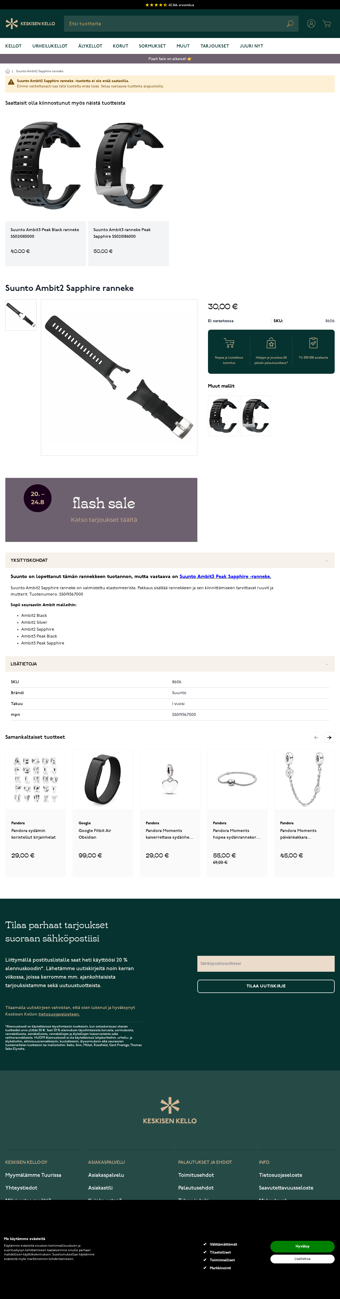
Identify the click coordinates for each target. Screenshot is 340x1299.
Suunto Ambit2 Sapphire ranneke (39, 71)
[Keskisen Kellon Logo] (30, 23)
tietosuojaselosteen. (59, 1014)
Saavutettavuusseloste (286, 1188)
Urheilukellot (50, 46)
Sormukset (152, 46)
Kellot (13, 46)
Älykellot (90, 46)
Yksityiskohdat (29, 560)
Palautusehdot (196, 1188)
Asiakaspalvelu (106, 1175)
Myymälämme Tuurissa (33, 1175)
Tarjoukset (215, 46)
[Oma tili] (311, 23)
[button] (329, 737)
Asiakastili (100, 1188)
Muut (183, 46)
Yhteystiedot (21, 1188)
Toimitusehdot (196, 1175)
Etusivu (7, 71)
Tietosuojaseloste (280, 1175)
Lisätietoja (24, 664)
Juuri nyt (252, 46)
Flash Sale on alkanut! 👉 (170, 59)
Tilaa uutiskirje (266, 986)
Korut (120, 46)
